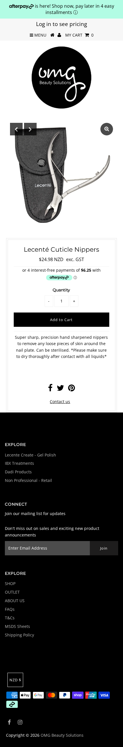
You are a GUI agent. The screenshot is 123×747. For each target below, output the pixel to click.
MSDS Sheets (17, 626)
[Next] (30, 129)
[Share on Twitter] (60, 389)
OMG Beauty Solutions (62, 735)
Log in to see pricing (61, 24)
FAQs (10, 609)
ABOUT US (15, 600)
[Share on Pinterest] (71, 389)
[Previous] (16, 129)
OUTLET (12, 592)
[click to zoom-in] (106, 129)
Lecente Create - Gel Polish (30, 455)
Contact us (60, 401)
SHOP (10, 583)
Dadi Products (18, 471)
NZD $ (15, 679)
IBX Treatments (19, 463)
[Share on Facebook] (50, 389)
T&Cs (10, 617)
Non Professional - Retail (28, 480)
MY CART (79, 35)
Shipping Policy (19, 635)
